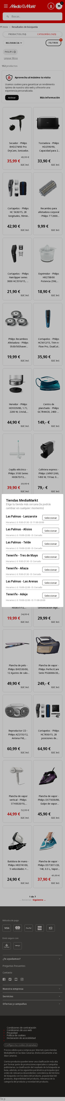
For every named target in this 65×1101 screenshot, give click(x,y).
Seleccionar (50, 517)
